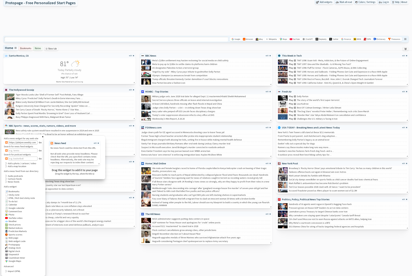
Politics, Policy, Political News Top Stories (305, 199)
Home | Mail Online (155, 163)
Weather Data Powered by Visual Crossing (69, 82)
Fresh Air (287, 91)
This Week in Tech (292, 55)
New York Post (290, 163)
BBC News (150, 55)
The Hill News (152, 214)
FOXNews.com (153, 127)
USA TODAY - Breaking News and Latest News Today (311, 127)
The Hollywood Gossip (21, 89)
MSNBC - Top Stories (156, 91)
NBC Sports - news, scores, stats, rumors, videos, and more (42, 125)
